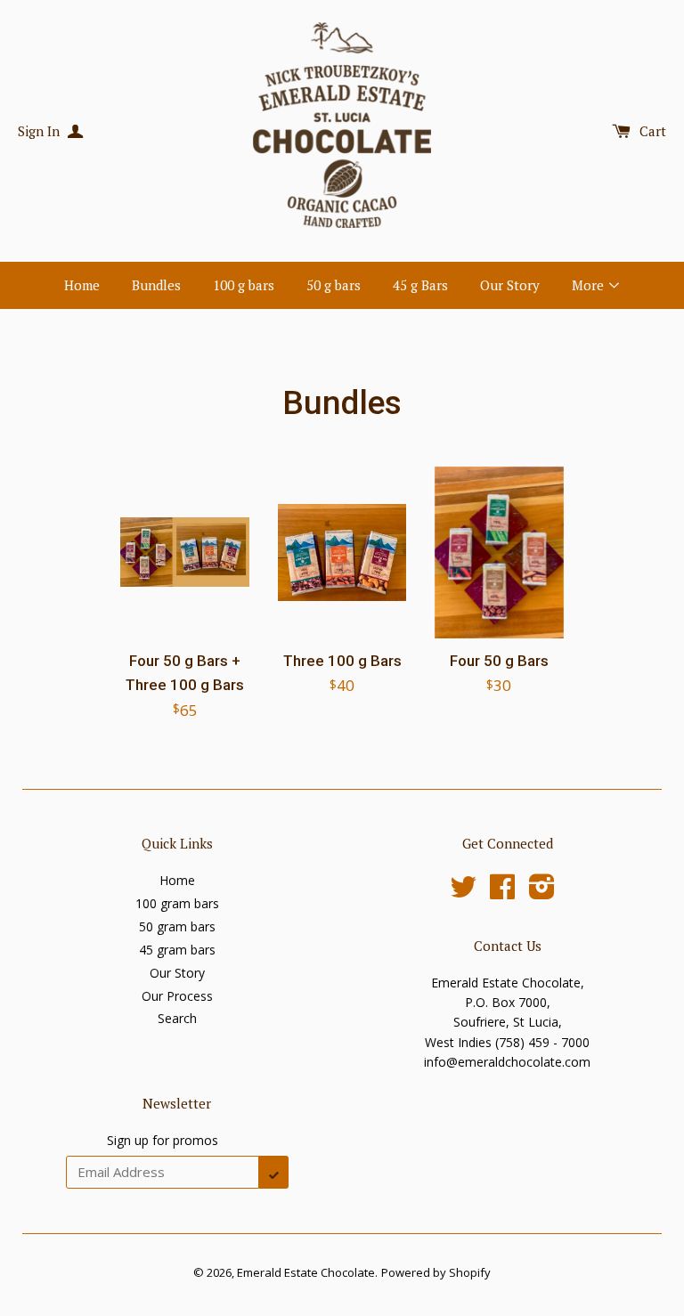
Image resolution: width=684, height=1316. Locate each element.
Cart (652, 131)
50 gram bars (177, 926)
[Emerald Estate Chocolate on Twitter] (463, 892)
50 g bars (333, 285)
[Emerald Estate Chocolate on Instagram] (542, 892)
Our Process (177, 995)
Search (177, 1018)
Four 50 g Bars (499, 661)
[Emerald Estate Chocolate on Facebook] (502, 892)
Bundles (156, 285)
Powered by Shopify (436, 1272)
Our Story (510, 285)
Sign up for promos (162, 1140)
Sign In (40, 131)
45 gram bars (177, 949)
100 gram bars (177, 903)
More (589, 285)
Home (82, 285)
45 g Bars (420, 285)
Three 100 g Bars (342, 661)
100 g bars (243, 285)
